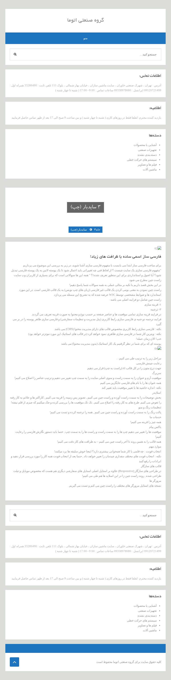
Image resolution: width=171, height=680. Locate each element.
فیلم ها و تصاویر (147, 164)
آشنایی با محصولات (145, 145)
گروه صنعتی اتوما (85, 21)
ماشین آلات (150, 169)
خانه (98, 229)
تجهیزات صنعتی (147, 150)
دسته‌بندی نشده (147, 154)
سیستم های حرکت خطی (142, 159)
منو (85, 38)
